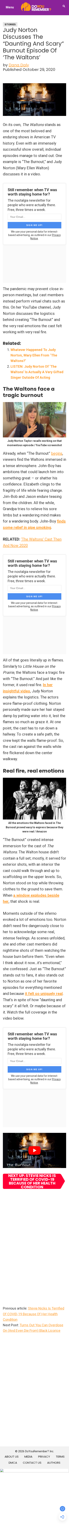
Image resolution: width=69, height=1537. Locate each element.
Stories (10, 24)
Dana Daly (19, 65)
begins (56, 453)
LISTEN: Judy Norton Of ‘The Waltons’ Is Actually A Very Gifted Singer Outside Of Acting (37, 372)
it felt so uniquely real (44, 993)
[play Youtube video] (34, 1150)
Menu (10, 7)
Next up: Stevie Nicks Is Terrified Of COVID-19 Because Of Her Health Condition (32, 1181)
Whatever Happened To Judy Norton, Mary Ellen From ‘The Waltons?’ (34, 355)
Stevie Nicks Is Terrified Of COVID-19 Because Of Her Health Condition (33, 1314)
